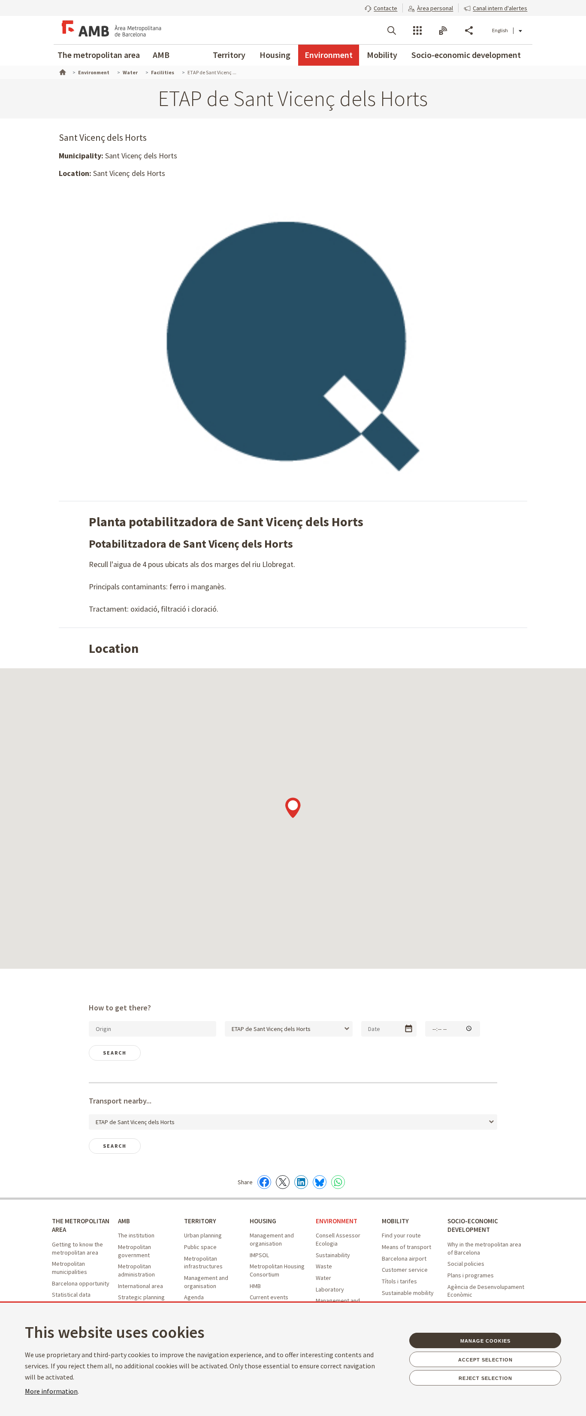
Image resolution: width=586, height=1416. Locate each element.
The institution (136, 1235)
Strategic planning (141, 1297)
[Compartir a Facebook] (264, 1182)
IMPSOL (259, 1255)
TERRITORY (200, 1221)
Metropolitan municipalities (69, 1268)
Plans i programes (470, 1275)
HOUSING (263, 1221)
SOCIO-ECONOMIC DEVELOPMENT (472, 1225)
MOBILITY (395, 1221)
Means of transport (406, 1247)
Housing (275, 54)
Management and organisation (206, 1282)
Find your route (401, 1235)
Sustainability (333, 1255)
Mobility (382, 54)
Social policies (465, 1263)
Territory (229, 54)
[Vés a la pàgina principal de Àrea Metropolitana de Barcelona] (110, 30)
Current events (269, 1297)
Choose (408, 1028)
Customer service (405, 1269)
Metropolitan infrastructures (203, 1262)
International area (140, 1286)
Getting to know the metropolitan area (77, 1248)
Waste (324, 1266)
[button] (381, 7)
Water (323, 1278)
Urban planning (203, 1235)
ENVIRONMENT (336, 1221)
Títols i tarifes (399, 1281)
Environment (329, 54)
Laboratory (330, 1289)
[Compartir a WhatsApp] (338, 1182)
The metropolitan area (98, 54)
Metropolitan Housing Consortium (277, 1270)
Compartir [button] (469, 30)
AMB (161, 54)
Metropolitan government (134, 1251)
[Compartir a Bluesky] (319, 1182)
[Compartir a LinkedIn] (301, 1182)
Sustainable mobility (408, 1293)
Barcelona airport (404, 1258)
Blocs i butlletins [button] (443, 30)
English (500, 30)
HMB (255, 1286)
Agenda (194, 1297)
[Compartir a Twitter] (283, 1182)
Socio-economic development (466, 54)
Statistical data (71, 1294)
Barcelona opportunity (80, 1283)
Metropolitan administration (136, 1270)
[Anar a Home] (62, 71)
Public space (200, 1247)
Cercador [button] (392, 30)
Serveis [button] (417, 30)
